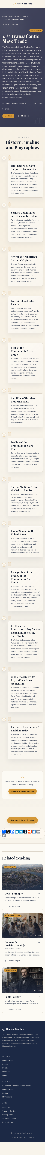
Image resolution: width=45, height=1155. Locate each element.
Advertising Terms (9, 1118)
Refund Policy (7, 1122)
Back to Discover (12, 24)
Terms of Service (9, 1111)
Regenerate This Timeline (22, 791)
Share (23, 116)
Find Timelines (14, 16)
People (5, 1064)
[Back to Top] (32, 1133)
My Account (7, 1097)
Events (5, 1068)
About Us (6, 1107)
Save (10, 116)
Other (24, 16)
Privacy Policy (8, 1115)
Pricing (5, 1093)
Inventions (6, 1072)
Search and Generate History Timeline (17, 1086)
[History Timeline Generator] (22, 4)
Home (4, 16)
